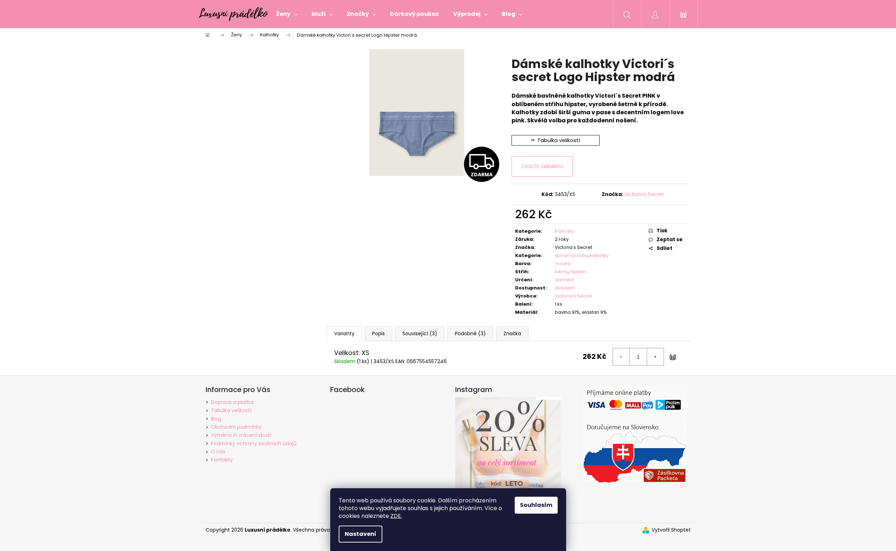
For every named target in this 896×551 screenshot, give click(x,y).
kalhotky (599, 255)
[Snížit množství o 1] (621, 356)
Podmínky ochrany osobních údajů (253, 443)
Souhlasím (536, 505)
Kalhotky (564, 231)
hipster (578, 271)
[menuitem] (287, 14)
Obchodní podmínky (236, 426)
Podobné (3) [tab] (470, 333)
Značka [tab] (512, 333)
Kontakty (222, 459)
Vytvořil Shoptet (671, 530)
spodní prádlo (571, 255)
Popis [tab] (378, 333)
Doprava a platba (232, 402)
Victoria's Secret (644, 194)
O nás (218, 451)
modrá (563, 263)
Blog (216, 418)
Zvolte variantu (542, 166)
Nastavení (360, 534)
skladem (565, 287)
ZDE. (396, 516)
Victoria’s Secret (573, 296)
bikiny (561, 271)
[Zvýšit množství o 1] (655, 356)
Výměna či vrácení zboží (241, 435)
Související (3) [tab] (419, 333)
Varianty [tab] (344, 333)
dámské (564, 279)
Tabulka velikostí (231, 410)
